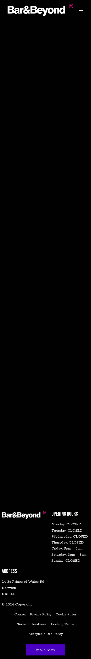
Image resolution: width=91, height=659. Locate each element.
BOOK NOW (45, 650)
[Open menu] (81, 9)
